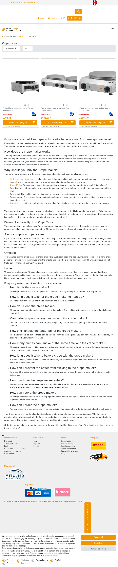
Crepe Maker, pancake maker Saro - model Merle (18, 109)
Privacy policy (67, 444)
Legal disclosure (68, 446)
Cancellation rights (69, 441)
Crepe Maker (16, 185)
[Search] (78, 11)
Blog (63, 453)
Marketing (25, 560)
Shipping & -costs (11, 444)
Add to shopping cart (18, 122)
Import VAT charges (69, 451)
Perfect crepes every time (21, 179)
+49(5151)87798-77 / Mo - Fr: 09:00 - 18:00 (30, 3)
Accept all (98, 537)
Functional (11, 563)
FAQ (6, 446)
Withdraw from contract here (87, 524)
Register (36, 444)
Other (21, 36)
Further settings (24, 563)
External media (42, 560)
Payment (8, 441)
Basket (36, 446)
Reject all (98, 543)
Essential (11, 560)
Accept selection (98, 549)
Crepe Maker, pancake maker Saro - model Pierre (56, 109)
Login (35, 441)
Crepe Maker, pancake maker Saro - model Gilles (94, 109)
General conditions (69, 448)
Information (9, 453)
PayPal (58, 560)
